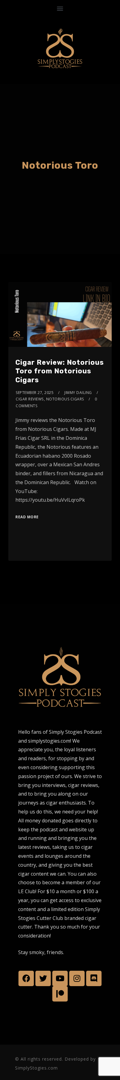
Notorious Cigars (65, 399)
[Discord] (94, 978)
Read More (27, 517)
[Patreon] (60, 994)
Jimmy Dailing (78, 392)
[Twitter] (43, 978)
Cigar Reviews (30, 399)
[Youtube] (60, 978)
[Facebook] (26, 978)
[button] (60, 8)
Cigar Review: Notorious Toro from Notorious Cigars (59, 371)
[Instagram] (77, 978)
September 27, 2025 (35, 392)
